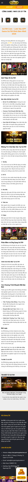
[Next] (26, 389)
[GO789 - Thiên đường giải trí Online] (14, 2)
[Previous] (1, 389)
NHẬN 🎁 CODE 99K (21, 477)
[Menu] (2, 3)
